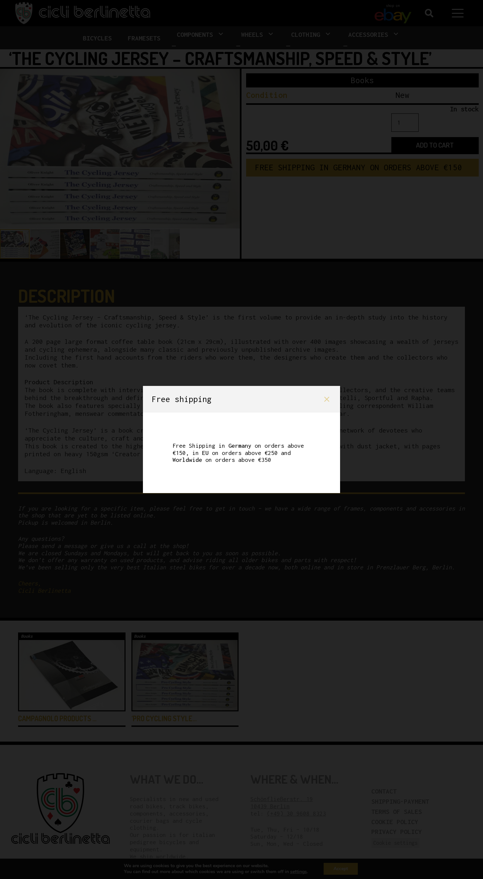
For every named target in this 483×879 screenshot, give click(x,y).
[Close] (326, 399)
